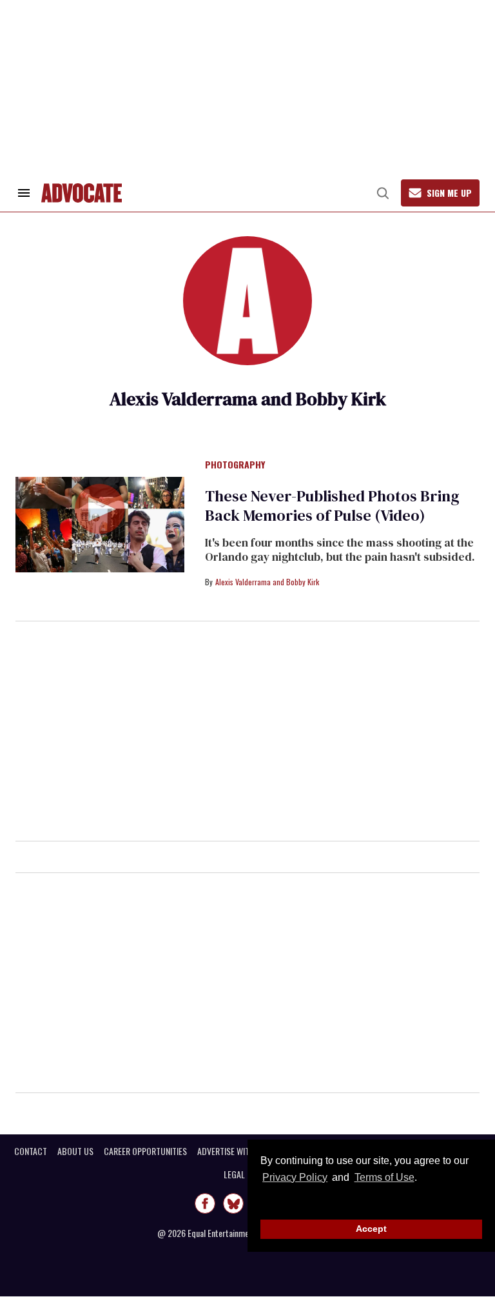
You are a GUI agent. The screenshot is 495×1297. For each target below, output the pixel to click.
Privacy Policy (294, 1177)
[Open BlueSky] (233, 1203)
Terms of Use (384, 1177)
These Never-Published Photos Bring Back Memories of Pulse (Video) (332, 505)
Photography (235, 465)
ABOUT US (75, 1151)
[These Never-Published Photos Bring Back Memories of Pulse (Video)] (99, 524)
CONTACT (30, 1151)
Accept (371, 1228)
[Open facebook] (205, 1203)
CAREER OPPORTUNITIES (145, 1151)
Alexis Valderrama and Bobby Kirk (267, 581)
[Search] (383, 193)
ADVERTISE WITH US (231, 1151)
